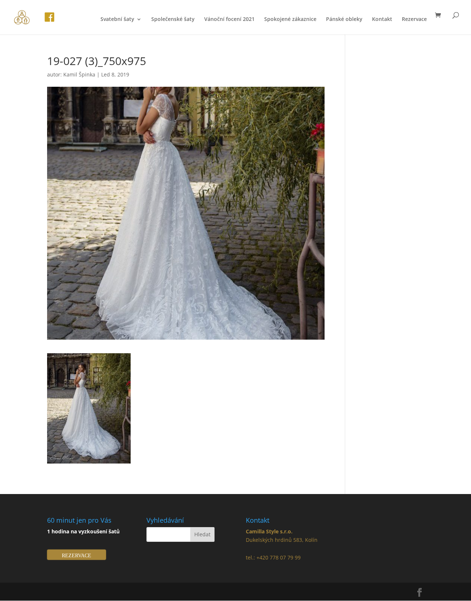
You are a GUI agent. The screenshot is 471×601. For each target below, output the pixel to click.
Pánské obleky (344, 19)
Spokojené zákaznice (290, 19)
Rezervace (414, 19)
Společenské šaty (173, 19)
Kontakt (382, 19)
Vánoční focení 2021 (229, 19)
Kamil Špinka (79, 74)
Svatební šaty (117, 19)
